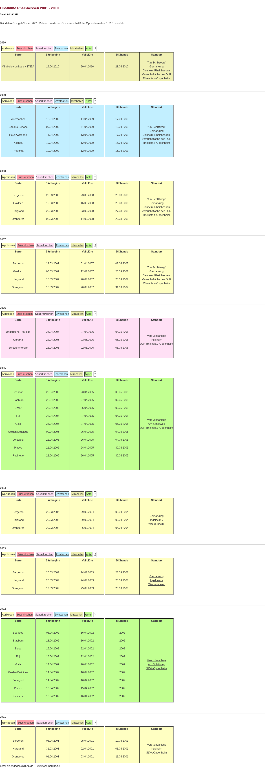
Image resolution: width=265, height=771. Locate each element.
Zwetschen (61, 48)
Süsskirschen (24, 48)
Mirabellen (77, 101)
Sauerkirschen (43, 48)
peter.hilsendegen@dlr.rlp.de (16, 766)
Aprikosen (8, 48)
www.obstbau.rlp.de (48, 766)
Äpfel (89, 48)
